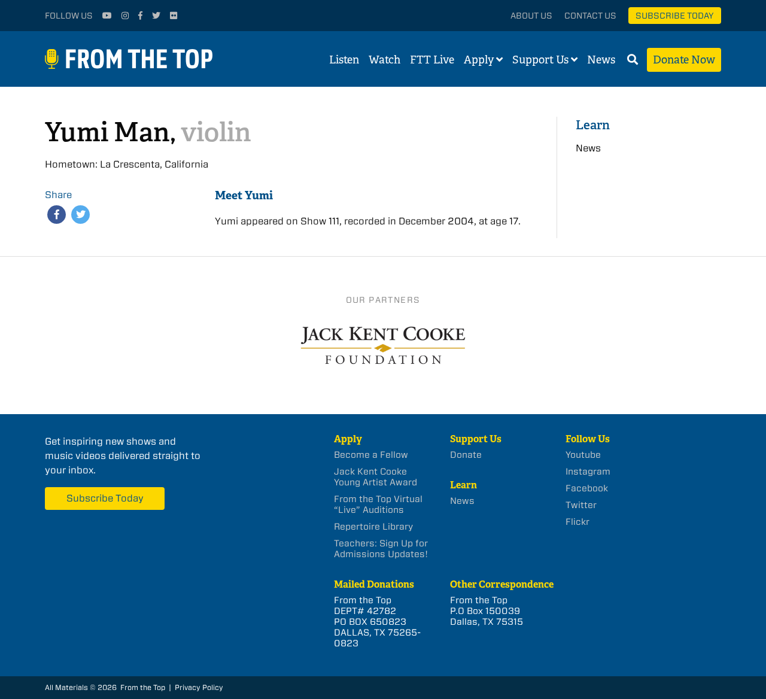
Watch (384, 60)
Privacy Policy (199, 687)
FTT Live (432, 60)
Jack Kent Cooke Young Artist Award (375, 477)
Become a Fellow (371, 454)
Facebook (587, 488)
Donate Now (684, 60)
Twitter (581, 505)
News (601, 60)
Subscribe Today (675, 15)
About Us (531, 15)
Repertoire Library (373, 526)
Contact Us (590, 15)
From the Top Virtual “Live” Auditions (378, 504)
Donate (466, 454)
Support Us (540, 60)
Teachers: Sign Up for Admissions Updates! (381, 549)
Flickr (577, 521)
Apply (479, 60)
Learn (593, 125)
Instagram (588, 471)
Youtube (583, 454)
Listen (344, 60)
